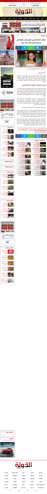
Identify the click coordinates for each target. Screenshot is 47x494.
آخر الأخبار (10, 172)
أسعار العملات (9, 161)
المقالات (6, 479)
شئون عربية (14, 484)
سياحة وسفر (40, 487)
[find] (22, 1)
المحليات (23, 481)
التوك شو (6, 481)
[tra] (7, 238)
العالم (40, 481)
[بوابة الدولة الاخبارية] (7, 449)
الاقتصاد (6, 476)
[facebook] (29, 1)
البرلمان (20, 18)
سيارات (6, 484)
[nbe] (23, 30)
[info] (20, 1)
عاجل (38, 18)
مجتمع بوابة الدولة (41, 484)
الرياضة (25, 18)
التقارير (9, 18)
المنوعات (40, 479)
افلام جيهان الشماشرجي (40, 132)
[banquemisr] (23, 24)
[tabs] (18, 1)
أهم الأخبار (9, 200)
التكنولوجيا (32, 479)
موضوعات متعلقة (40, 140)
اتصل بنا (6, 487)
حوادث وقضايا (32, 18)
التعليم (15, 481)
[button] (2, 449)
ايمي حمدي (40, 72)
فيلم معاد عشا (32, 129)
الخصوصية (15, 487)
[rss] (23, 1)
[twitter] (27, 1)
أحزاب (23, 484)
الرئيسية (40, 473)
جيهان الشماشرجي (41, 129)
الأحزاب (32, 481)
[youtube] (25, 1)
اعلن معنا (23, 487)
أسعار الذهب (9, 167)
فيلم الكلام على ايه (22, 129)
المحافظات (3, 18)
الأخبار (42, 18)
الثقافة (23, 479)
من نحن (32, 487)
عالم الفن (43, 35)
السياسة (15, 18)
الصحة (15, 479)
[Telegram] (37, 48)
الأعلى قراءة (9, 248)
